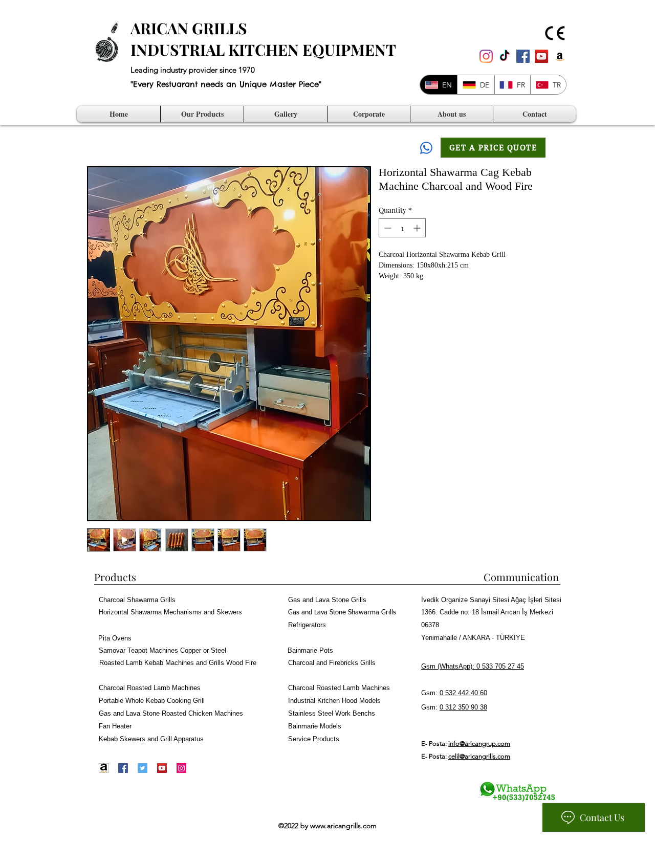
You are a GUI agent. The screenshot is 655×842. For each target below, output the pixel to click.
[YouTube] (162, 768)
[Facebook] (123, 768)
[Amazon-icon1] (103, 768)
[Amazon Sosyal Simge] (559, 56)
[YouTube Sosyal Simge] (541, 56)
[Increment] (417, 228)
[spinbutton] (402, 228)
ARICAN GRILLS (188, 28)
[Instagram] (486, 56)
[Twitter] (142, 768)
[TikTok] (504, 56)
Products (115, 577)
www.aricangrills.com (343, 825)
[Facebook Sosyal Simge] (523, 56)
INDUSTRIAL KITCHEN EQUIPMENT (263, 49)
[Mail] (426, 148)
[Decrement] (386, 228)
